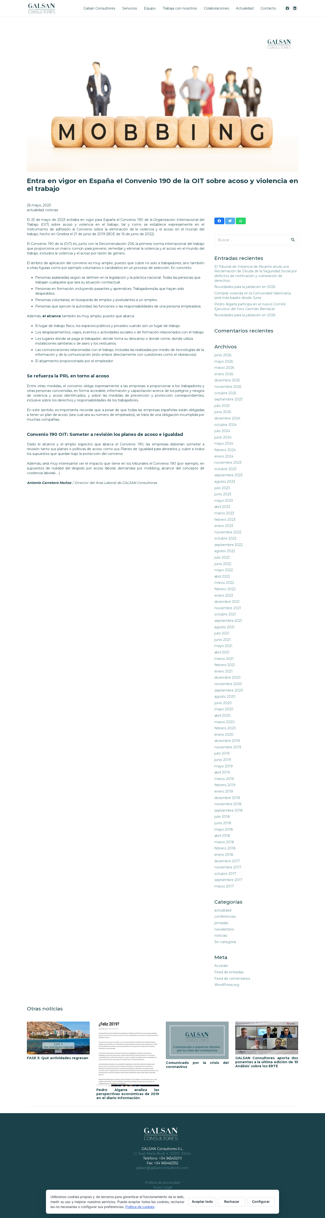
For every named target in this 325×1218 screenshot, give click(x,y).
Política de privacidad (162, 1182)
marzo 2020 (224, 722)
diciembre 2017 (227, 861)
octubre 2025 (225, 393)
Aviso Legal (162, 1187)
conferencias (225, 916)
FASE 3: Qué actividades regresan (57, 1058)
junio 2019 (222, 760)
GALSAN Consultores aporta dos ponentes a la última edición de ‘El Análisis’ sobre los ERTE (266, 1062)
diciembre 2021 (227, 601)
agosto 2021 (224, 627)
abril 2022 (222, 576)
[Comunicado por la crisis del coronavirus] (197, 1040)
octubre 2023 (225, 469)
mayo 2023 (223, 500)
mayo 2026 (223, 361)
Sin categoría (225, 942)
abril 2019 (222, 772)
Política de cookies (139, 1207)
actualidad (35, 210)
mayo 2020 (223, 709)
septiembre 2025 (228, 399)
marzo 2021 (224, 659)
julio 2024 (222, 431)
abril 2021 (222, 652)
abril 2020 (222, 715)
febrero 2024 (225, 450)
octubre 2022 (225, 538)
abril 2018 (222, 835)
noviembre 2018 (227, 804)
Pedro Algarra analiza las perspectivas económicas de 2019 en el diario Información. (127, 1094)
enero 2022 (223, 595)
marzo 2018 (224, 842)
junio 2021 (222, 640)
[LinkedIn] (294, 8)
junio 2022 (222, 564)
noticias (51, 210)
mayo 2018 (223, 829)
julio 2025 (222, 406)
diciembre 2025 (227, 380)
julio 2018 (222, 816)
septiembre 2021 (228, 621)
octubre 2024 (225, 425)
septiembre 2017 (228, 880)
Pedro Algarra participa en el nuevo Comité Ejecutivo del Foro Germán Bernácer (250, 306)
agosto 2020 (225, 696)
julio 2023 (222, 488)
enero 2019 (223, 791)
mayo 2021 (223, 646)
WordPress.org (226, 985)
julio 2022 (222, 557)
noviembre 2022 (227, 532)
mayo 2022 (223, 570)
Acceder (221, 966)
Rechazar (231, 1201)
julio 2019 (222, 753)
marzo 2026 (224, 367)
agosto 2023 (224, 481)
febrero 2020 (225, 728)
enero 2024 (223, 456)
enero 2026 (223, 374)
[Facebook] (287, 8)
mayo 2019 (223, 766)
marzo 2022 (224, 582)
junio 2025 (222, 412)
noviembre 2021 (227, 608)
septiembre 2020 (228, 690)
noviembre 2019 (227, 747)
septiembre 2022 (228, 545)
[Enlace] (41, 8)
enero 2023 (223, 526)
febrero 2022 (225, 589)
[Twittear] (230, 221)
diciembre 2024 (227, 418)
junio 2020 (223, 703)
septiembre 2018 (228, 810)
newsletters (224, 929)
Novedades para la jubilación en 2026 (244, 287)
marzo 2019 (224, 779)
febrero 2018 (225, 848)
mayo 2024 (223, 443)
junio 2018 (222, 823)
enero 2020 (224, 734)
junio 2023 (222, 494)
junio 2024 (222, 437)
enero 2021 (223, 671)
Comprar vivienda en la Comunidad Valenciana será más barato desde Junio (252, 295)
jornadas (221, 923)
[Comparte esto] (219, 221)
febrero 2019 (224, 785)
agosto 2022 (224, 551)
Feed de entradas (228, 972)
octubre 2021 (225, 614)
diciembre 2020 (227, 677)
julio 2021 (221, 633)
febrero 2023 (225, 519)
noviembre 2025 (227, 387)
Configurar (261, 1201)
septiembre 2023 (228, 475)
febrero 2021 (224, 665)
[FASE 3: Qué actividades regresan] (58, 1038)
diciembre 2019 (227, 741)
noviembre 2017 (227, 867)
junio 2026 (222, 355)
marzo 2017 (224, 886)
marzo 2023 (224, 513)
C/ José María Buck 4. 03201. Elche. (162, 1153)
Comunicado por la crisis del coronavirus (197, 1065)
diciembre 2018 (227, 798)
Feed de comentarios (232, 978)
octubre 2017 (225, 874)
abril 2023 (222, 507)
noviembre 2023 (227, 462)
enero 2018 (223, 855)
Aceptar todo (202, 1201)
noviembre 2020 (228, 684)
